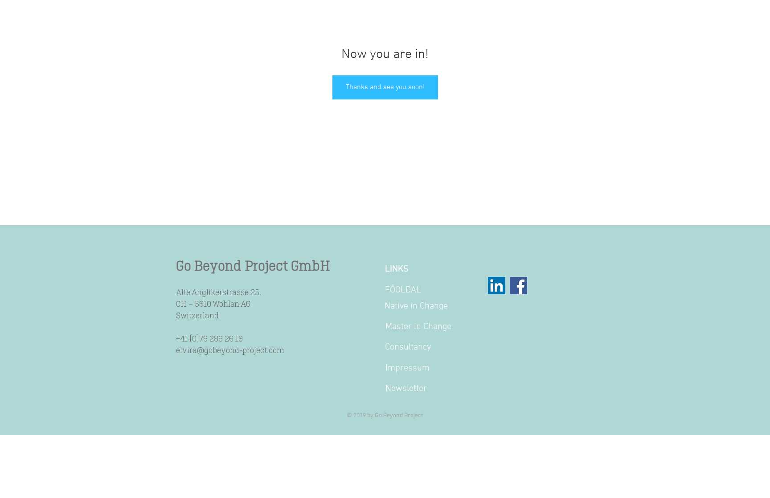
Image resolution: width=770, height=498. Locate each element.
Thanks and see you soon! (385, 87)
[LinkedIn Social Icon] (496, 285)
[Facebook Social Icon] (518, 285)
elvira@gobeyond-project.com (230, 350)
